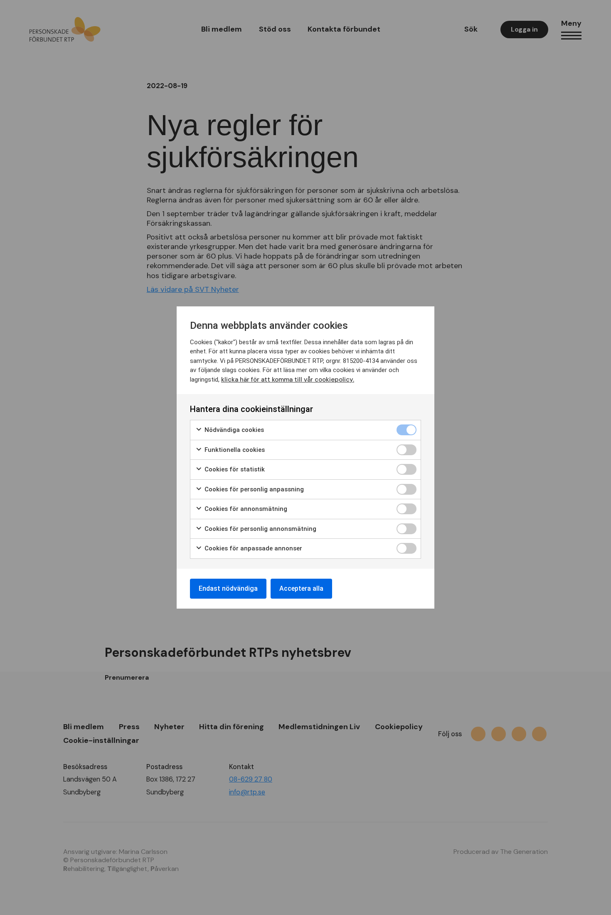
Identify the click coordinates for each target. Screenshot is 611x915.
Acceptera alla (301, 588)
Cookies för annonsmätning (245, 509)
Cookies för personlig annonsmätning (259, 529)
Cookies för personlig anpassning (253, 489)
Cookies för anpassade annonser (252, 548)
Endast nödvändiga (228, 588)
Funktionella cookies (234, 450)
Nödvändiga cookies (233, 430)
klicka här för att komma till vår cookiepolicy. (287, 379)
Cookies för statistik (234, 469)
